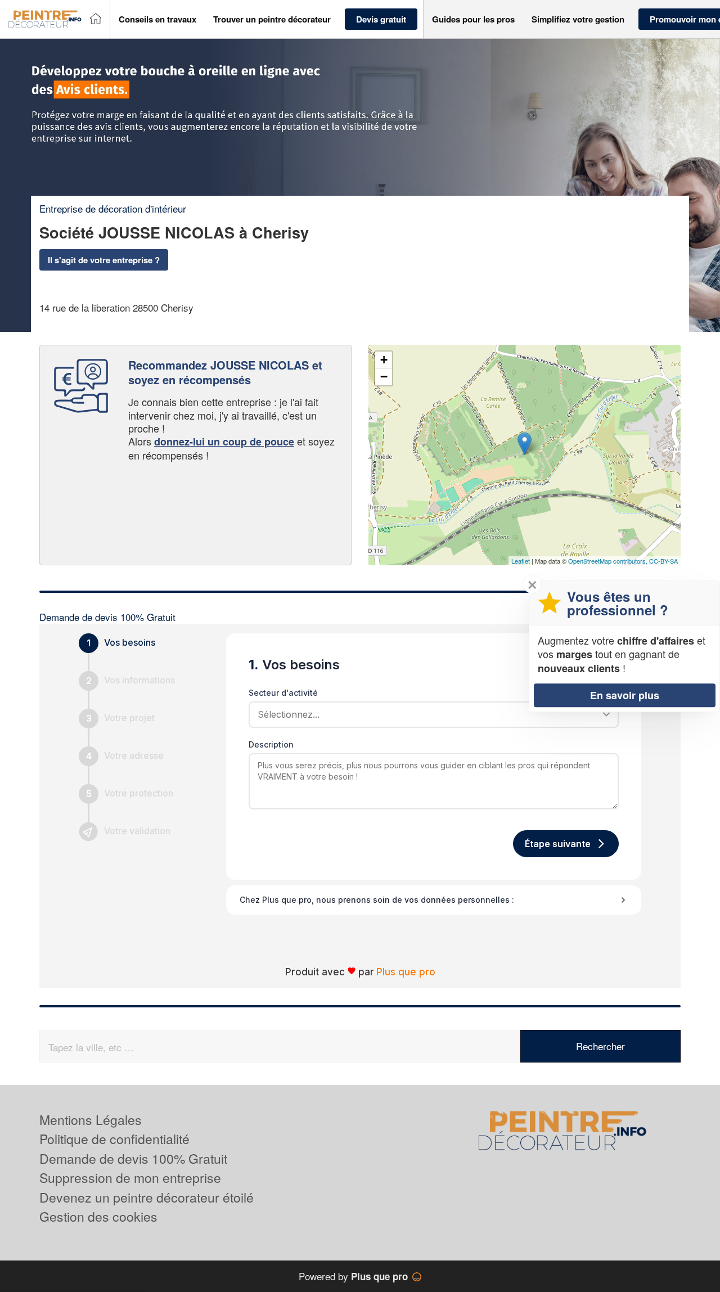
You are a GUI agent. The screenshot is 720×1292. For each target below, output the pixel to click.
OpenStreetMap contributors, (608, 560)
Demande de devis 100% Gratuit (133, 1158)
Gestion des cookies (98, 1216)
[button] (157, 19)
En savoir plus (624, 694)
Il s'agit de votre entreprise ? (104, 260)
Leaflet (520, 560)
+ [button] (384, 360)
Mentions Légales (90, 1119)
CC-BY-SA (663, 560)
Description (271, 744)
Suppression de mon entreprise (130, 1177)
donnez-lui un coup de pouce (224, 441)
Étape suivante (558, 843)
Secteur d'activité (283, 692)
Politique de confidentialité (114, 1138)
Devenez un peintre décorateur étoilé (146, 1197)
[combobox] (430, 714)
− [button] (384, 377)
